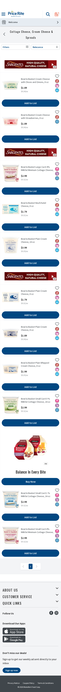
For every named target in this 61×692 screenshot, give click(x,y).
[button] (48, 14)
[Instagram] (56, 614)
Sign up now (11, 670)
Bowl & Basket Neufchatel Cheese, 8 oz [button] (33, 204)
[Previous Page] (24, 566)
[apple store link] (14, 633)
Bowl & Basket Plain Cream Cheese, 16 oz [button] (34, 240)
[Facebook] (51, 614)
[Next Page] (37, 566)
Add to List (30, 103)
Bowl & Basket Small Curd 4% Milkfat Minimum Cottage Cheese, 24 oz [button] (37, 531)
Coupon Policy (28, 683)
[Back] (4, 34)
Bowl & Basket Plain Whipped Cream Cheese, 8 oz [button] (35, 364)
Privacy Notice (14, 683)
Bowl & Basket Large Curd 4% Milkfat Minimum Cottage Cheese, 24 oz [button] (37, 168)
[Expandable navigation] (3, 14)
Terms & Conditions (46, 683)
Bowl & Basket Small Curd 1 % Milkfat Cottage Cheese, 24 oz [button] (35, 495)
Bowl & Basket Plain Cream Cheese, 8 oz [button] (34, 292)
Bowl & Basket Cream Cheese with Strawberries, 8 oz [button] (35, 116)
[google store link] (14, 641)
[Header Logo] (15, 14)
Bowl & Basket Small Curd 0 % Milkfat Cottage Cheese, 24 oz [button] (35, 400)
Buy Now (31, 481)
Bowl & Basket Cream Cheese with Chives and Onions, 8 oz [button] (35, 80)
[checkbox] (57, 76)
